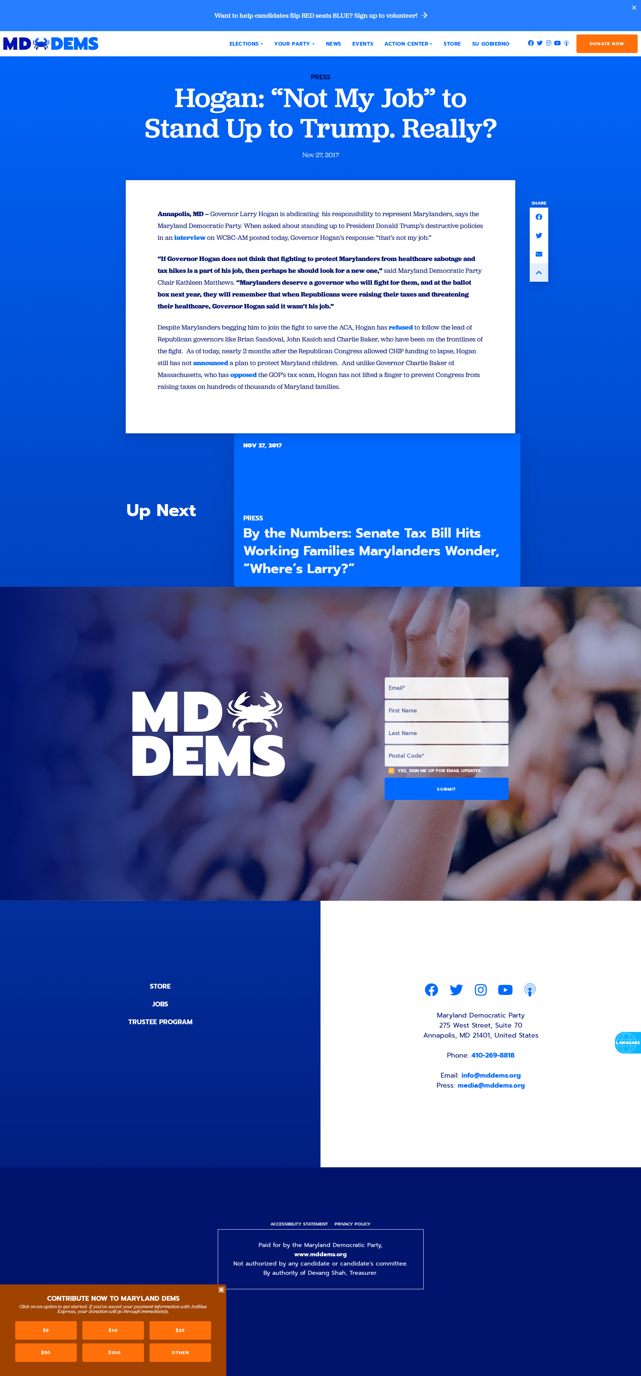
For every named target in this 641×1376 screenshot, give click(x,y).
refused (401, 327)
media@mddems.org (491, 1085)
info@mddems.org (491, 1075)
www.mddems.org (320, 1254)
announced (210, 362)
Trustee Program (160, 1022)
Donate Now (607, 43)
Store (160, 986)
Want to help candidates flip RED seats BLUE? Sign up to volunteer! (316, 15)
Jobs (160, 1004)
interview (190, 237)
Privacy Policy (353, 1224)
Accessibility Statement (299, 1224)
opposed (243, 374)
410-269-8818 (493, 1055)
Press (321, 77)
